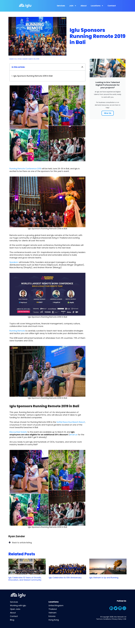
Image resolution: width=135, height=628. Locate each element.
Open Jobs (15, 609)
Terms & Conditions (103, 619)
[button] (82, 67)
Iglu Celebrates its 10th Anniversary (65, 577)
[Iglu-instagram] (124, 608)
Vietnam (52, 612)
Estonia (52, 616)
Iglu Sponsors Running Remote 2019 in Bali (33, 76)
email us (73, 434)
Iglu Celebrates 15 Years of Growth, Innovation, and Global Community (24, 578)
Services (61, 5)
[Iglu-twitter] (115, 608)
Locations (95, 5)
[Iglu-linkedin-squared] (120, 608)
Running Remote (17, 330)
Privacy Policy (117, 619)
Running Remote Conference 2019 (25, 168)
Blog (12, 620)
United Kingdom (56, 605)
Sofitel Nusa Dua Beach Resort (71, 422)
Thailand (53, 609)
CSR (124, 619)
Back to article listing (22, 542)
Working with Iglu (18, 605)
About (84, 5)
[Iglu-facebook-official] (111, 608)
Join (71, 5)
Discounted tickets (18, 432)
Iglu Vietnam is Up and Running (103, 577)
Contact (112, 5)
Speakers (13, 262)
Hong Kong (54, 620)
